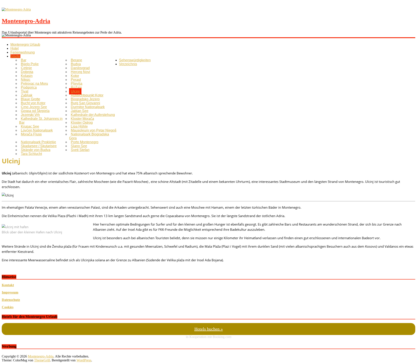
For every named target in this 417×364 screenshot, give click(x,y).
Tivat (24, 91)
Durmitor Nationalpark (88, 107)
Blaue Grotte (30, 99)
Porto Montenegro (84, 142)
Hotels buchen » (208, 329)
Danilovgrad (80, 68)
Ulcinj (75, 91)
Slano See (79, 146)
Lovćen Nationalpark (37, 130)
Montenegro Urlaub (25, 44)
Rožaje (76, 87)
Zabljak (26, 95)
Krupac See (30, 126)
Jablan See (79, 111)
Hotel (14, 48)
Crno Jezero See (34, 107)
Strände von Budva (35, 150)
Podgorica (29, 87)
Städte (15, 56)
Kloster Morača (82, 118)
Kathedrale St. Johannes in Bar (41, 120)
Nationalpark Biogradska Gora (89, 136)
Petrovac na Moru (34, 83)
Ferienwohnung (22, 52)
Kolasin (27, 76)
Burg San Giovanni (85, 103)
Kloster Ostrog (82, 122)
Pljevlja (76, 83)
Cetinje (26, 68)
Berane (76, 60)
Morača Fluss (31, 134)
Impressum (10, 292)
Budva (76, 64)
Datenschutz (11, 300)
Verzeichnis (128, 64)
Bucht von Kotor (33, 103)
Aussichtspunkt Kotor (87, 95)
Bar (23, 60)
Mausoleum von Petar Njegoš (93, 130)
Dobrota (27, 72)
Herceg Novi (80, 72)
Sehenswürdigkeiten (135, 60)
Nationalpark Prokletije (38, 142)
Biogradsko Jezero (85, 99)
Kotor (75, 76)
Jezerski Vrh (30, 115)
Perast (76, 79)
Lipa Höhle (79, 126)
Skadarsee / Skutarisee (39, 146)
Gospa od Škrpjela (35, 111)
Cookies (7, 307)
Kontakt (8, 285)
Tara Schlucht (31, 154)
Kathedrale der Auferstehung (93, 115)
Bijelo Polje (30, 64)
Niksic (25, 79)
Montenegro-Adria (26, 21)
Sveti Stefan (80, 150)
